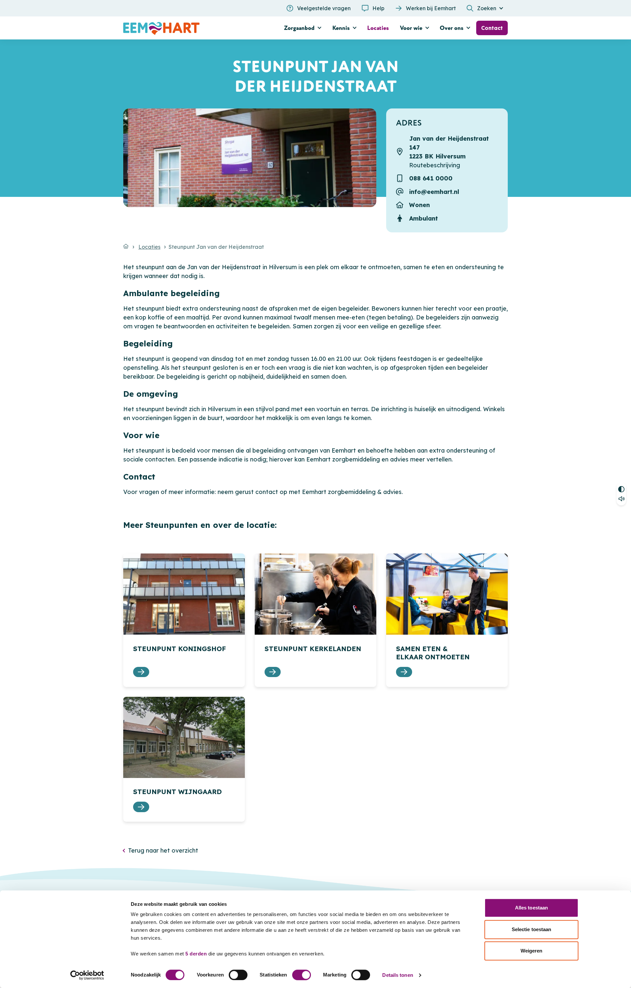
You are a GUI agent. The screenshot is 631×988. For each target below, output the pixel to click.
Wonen (419, 205)
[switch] (238, 975)
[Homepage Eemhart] (184, 28)
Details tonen (397, 975)
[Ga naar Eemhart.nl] (126, 246)
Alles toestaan (531, 907)
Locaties (149, 247)
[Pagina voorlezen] (621, 500)
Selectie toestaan (531, 929)
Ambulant (423, 218)
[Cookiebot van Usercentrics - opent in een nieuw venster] (87, 975)
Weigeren (532, 950)
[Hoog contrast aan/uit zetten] (621, 488)
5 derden (196, 953)
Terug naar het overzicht (163, 850)
